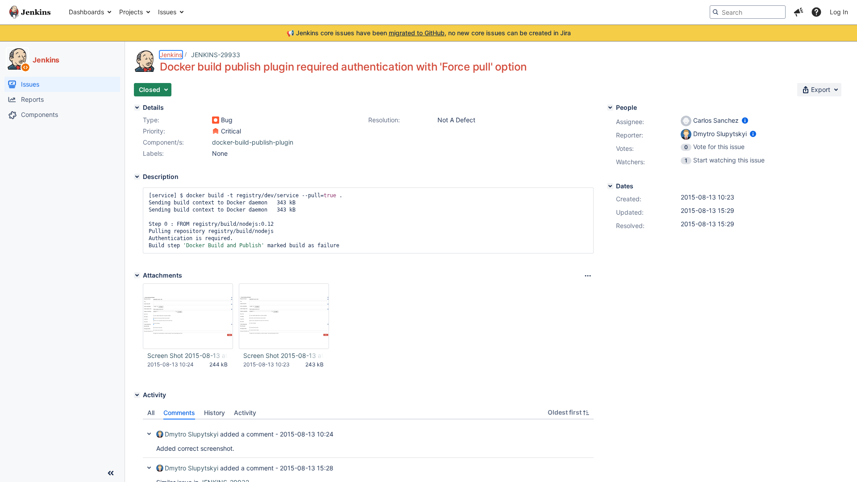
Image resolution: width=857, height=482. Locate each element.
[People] (610, 107)
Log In (839, 12)
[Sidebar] (110, 473)
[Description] (137, 177)
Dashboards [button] (86, 12)
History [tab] (214, 412)
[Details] (137, 107)
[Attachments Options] (588, 275)
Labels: (153, 153)
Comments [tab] (179, 412)
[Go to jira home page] (29, 12)
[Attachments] (137, 275)
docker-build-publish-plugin (252, 142)
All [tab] (150, 412)
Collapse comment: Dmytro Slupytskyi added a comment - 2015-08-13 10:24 (149, 433)
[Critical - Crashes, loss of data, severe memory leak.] (215, 131)
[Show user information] (745, 120)
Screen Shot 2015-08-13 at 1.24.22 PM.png (187, 355)
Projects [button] (131, 12)
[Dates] (610, 186)
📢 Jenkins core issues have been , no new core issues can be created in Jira (429, 33)
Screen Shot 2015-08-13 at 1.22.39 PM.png (283, 355)
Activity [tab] (245, 412)
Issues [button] (167, 12)
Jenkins (171, 54)
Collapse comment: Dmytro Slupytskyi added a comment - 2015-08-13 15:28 (149, 467)
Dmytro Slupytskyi (191, 434)
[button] (798, 12)
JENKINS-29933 (215, 54)
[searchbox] (747, 12)
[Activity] (137, 395)
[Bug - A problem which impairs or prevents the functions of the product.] (215, 120)
